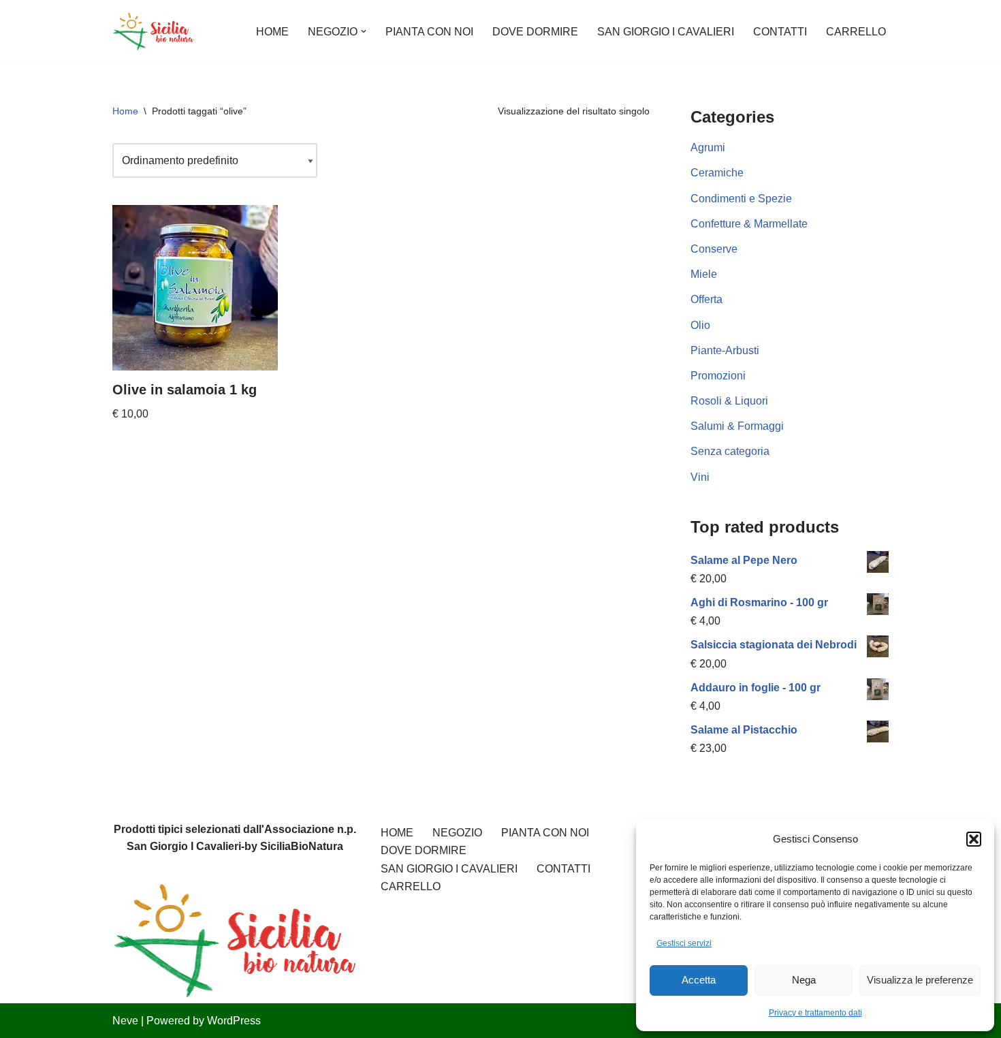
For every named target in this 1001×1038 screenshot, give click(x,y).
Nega (804, 980)
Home (125, 111)
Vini (700, 477)
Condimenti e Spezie (741, 198)
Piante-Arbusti (724, 350)
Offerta (706, 299)
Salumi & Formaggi (737, 426)
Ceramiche (717, 172)
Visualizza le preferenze (920, 980)
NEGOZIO (457, 832)
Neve (125, 1020)
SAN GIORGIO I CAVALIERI (665, 31)
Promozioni (718, 375)
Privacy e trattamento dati (815, 1013)
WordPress (234, 1020)
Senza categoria (729, 451)
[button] (974, 839)
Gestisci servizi (684, 943)
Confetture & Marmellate (749, 224)
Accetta (699, 980)
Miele (703, 274)
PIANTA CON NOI (429, 31)
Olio (700, 325)
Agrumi (707, 147)
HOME (272, 31)
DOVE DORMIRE (535, 31)
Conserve (713, 249)
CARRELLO (856, 31)
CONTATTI (780, 31)
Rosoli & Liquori (729, 401)
